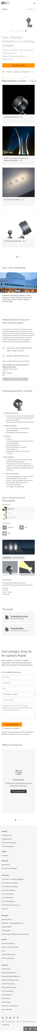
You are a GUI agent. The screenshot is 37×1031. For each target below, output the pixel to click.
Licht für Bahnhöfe (7, 1009)
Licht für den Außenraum (8, 890)
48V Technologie (6, 1002)
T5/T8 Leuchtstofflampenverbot (10, 980)
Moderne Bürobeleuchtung (9, 973)
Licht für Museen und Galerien (10, 883)
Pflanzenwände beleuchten (9, 987)
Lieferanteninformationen (9, 954)
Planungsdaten (6, 865)
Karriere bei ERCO (6, 927)
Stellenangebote (6, 930)
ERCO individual (6, 998)
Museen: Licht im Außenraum (10, 1006)
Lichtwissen (5, 909)
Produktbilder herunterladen (19, 631)
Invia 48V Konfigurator (8, 846)
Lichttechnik (6, 558)
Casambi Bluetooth (7, 995)
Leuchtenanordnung (18, 558)
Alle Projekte (5, 855)
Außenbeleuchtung (7, 839)
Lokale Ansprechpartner (8, 943)
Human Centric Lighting (8, 984)
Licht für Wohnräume (7, 898)
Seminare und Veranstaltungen (10, 947)
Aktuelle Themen (6, 969)
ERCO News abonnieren (8, 958)
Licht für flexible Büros (8, 991)
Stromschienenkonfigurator (9, 843)
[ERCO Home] (5, 3)
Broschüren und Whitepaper (9, 868)
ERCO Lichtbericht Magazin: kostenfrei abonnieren (15, 934)
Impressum (18, 1021)
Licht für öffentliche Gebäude (9, 886)
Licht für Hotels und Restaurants (10, 905)
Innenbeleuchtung (7, 835)
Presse (3, 951)
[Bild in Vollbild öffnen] (34, 275)
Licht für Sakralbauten (7, 894)
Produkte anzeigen (18, 65)
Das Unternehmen (6, 919)
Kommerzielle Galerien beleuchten (11, 976)
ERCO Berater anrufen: (15, 379)
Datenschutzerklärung (24, 734)
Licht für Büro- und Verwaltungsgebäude (13, 879)
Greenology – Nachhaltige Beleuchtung (12, 923)
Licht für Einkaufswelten (8, 901)
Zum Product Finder (18, 791)
